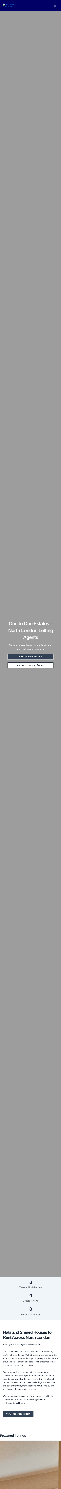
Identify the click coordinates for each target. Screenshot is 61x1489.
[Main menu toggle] (55, 6)
